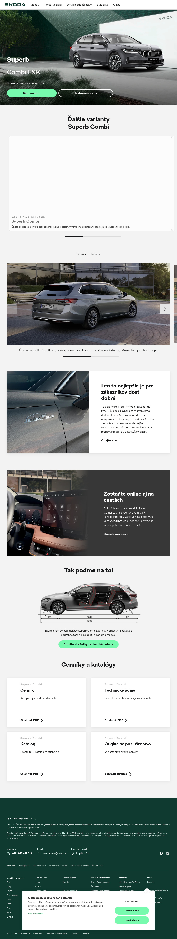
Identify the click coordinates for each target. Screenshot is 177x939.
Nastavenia (131, 901)
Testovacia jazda (85, 93)
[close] (147, 891)
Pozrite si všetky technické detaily (88, 644)
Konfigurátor (32, 93)
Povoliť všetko (132, 920)
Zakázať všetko (131, 910)
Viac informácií (35, 913)
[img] (15, 5)
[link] (46, 705)
